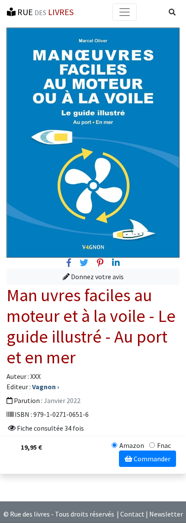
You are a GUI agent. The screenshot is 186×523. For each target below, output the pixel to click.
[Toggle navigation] (124, 12)
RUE (45, 11)
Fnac (164, 445)
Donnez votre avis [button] (97, 276)
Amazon (131, 445)
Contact (132, 514)
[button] (172, 12)
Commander (151, 458)
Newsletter (166, 514)
